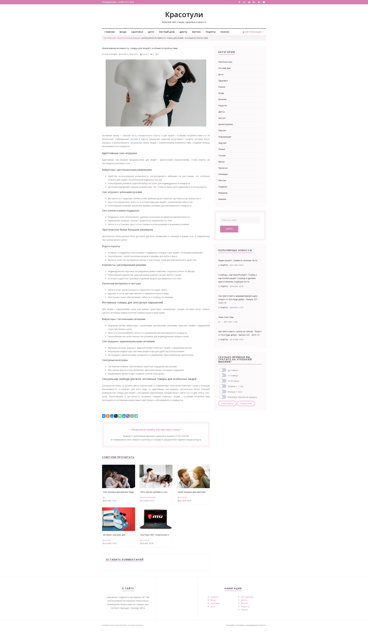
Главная (110, 32)
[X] (116, 416)
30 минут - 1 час (235, 386)
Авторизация (253, 32)
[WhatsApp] (132, 416)
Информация (134, 38)
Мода (123, 32)
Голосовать (227, 403)
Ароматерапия (225, 124)
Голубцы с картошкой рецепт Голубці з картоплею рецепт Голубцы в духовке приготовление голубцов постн (237, 278)
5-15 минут (233, 375)
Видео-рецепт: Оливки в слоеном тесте (237, 260)
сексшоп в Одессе (139, 139)
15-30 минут (233, 381)
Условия (240, 625)
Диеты (183, 32)
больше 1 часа (235, 391)
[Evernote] (120, 416)
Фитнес (196, 32)
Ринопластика (225, 62)
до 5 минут (233, 370)
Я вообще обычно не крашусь (242, 397)
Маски (221, 161)
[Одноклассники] (108, 416)
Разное (225, 32)
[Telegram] (136, 416)
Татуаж (222, 155)
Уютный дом (167, 32)
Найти (229, 229)
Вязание (222, 99)
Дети (151, 32)
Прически (223, 168)
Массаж (222, 180)
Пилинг (221, 149)
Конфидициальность (256, 625)
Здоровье (137, 32)
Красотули (184, 14)
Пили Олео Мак (226, 317)
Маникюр (222, 192)
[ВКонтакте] (104, 416)
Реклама (230, 625)
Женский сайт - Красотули (115, 38)
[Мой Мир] (112, 416)
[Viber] (128, 416)
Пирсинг (222, 130)
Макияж (222, 199)
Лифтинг (222, 143)
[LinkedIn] (124, 416)
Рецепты (211, 32)
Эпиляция (223, 174)
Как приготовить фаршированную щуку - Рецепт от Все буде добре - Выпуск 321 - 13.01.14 (238, 299)
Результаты (246, 403)
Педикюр (222, 186)
